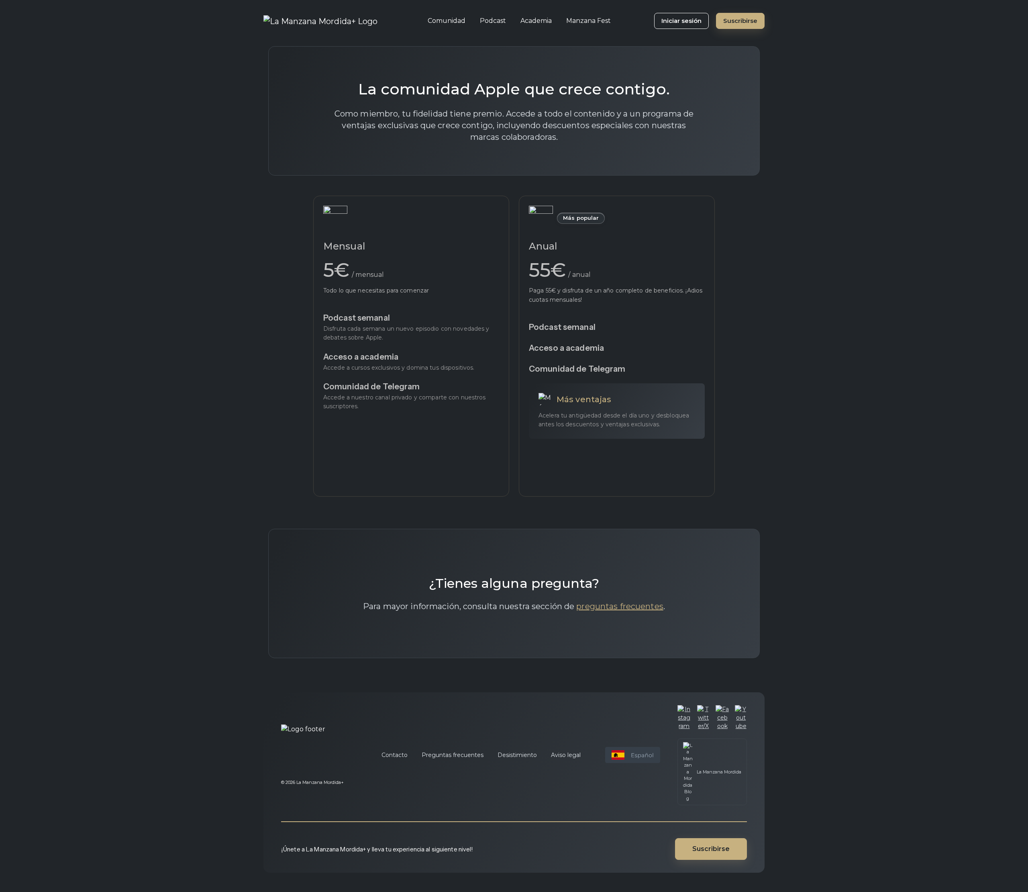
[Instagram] (684, 717)
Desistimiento (517, 755)
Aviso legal (566, 755)
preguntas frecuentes (619, 606)
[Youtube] (741, 717)
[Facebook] (722, 717)
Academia (536, 21)
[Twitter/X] (703, 717)
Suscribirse (740, 21)
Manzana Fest (588, 21)
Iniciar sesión (681, 21)
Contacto (394, 755)
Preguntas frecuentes (452, 755)
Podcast (493, 21)
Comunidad (446, 21)
